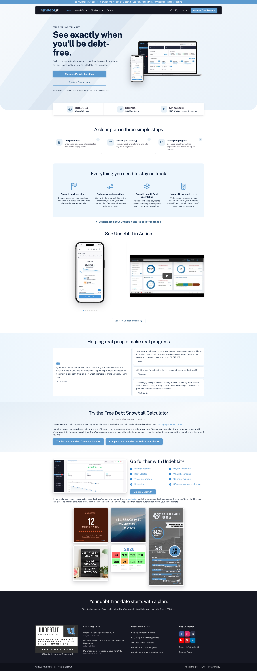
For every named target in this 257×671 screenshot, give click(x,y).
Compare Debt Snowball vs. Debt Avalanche (132, 441)
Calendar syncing (182, 479)
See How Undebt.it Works (126, 321)
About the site (192, 667)
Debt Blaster (140, 474)
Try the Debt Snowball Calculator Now (76, 441)
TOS (203, 667)
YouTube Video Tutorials (142, 642)
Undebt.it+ (133, 499)
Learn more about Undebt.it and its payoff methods (130, 221)
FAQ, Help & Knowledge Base (145, 637)
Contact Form (185, 652)
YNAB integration (143, 479)
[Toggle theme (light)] (170, 10)
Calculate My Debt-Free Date (79, 74)
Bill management (142, 468)
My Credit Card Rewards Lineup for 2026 (102, 651)
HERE (166, 2)
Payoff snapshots (182, 468)
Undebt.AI (139, 484)
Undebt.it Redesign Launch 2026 (98, 633)
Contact (110, 10)
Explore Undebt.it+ (143, 492)
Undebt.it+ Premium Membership (147, 652)
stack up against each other (169, 424)
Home (68, 10)
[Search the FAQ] (176, 10)
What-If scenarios (182, 474)
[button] (83, 310)
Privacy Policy (213, 667)
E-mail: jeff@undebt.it (189, 647)
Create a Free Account (79, 82)
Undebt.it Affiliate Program (144, 647)
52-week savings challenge (187, 484)
